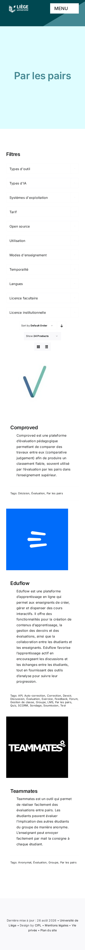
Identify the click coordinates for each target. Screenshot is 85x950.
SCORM (23, 705)
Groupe (41, 702)
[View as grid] (38, 347)
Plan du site (48, 930)
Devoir (67, 695)
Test (63, 705)
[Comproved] (42, 383)
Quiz (13, 705)
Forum (73, 698)
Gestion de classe (22, 702)
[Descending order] (62, 326)
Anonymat (24, 862)
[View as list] (47, 347)
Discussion (17, 698)
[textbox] (42, 169)
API (20, 695)
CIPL (38, 925)
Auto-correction (34, 695)
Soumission (50, 705)
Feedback (61, 698)
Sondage (36, 705)
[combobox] (42, 169)
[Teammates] (42, 747)
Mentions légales (56, 925)
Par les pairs (55, 493)
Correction (54, 695)
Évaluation (38, 493)
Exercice (47, 698)
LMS (50, 702)
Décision (24, 493)
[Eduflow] (42, 539)
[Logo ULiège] (18, 4)
